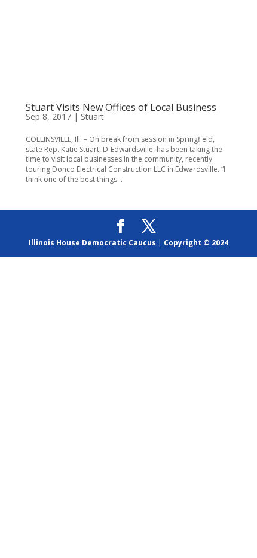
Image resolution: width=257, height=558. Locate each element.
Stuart (92, 116)
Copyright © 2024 (196, 243)
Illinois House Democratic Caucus (92, 243)
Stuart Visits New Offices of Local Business (121, 107)
